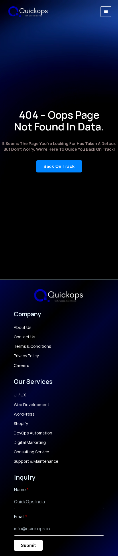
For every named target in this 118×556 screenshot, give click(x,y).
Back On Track (59, 166)
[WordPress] (24, 414)
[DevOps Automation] (33, 433)
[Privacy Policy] (26, 355)
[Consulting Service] (31, 451)
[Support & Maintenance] (36, 461)
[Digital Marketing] (30, 442)
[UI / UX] (20, 395)
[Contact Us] (25, 336)
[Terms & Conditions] (32, 346)
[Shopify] (21, 423)
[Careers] (21, 365)
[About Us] (23, 327)
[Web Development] (31, 404)
